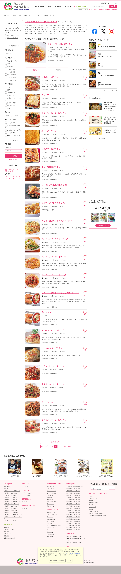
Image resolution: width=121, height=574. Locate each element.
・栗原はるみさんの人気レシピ (12, 491)
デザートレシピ (51, 527)
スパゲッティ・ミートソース (54, 275)
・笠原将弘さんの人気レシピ (11, 499)
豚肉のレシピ (50, 506)
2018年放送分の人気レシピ (73, 514)
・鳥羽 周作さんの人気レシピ (11, 504)
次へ (65, 446)
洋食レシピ (50, 532)
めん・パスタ (11, 105)
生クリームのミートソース (53, 384)
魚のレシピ (50, 499)
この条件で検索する (13, 156)
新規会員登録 (105, 3)
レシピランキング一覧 (110, 90)
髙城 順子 (45, 296)
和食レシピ (50, 530)
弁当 (8, 108)
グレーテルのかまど (13, 140)
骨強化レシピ (7, 533)
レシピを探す (39, 6)
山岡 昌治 (45, 351)
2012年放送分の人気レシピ (73, 501)
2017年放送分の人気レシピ (73, 512)
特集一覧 (24, 508)
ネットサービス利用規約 (73, 553)
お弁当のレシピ (51, 519)
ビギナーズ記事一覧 (27, 495)
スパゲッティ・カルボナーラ (54, 257)
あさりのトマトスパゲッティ (54, 420)
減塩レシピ (6, 527)
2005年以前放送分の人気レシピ (74, 486)
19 (59, 446)
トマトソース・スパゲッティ (54, 113)
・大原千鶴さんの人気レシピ (11, 495)
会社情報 (91, 505)
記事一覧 (58, 6)
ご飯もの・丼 (11, 92)
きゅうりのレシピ (51, 493)
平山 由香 (45, 188)
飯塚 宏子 (45, 152)
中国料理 (10, 66)
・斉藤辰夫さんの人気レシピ (11, 497)
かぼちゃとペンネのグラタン (54, 203)
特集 (49, 6)
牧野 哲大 (45, 116)
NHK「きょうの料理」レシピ (73, 536)
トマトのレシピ (51, 488)
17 (52, 446)
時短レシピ (50, 523)
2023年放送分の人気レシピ (73, 525)
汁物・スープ (11, 95)
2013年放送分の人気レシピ (73, 504)
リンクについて (93, 509)
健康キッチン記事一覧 (9, 538)
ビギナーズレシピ (26, 493)
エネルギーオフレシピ (9, 529)
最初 (42, 446)
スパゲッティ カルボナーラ (53, 330)
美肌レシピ (6, 531)
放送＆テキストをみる (103, 225)
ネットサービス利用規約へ (57, 560)
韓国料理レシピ (51, 536)
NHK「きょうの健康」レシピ (73, 542)
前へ (46, 446)
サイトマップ (92, 507)
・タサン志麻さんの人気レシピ (12, 501)
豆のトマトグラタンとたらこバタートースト (60, 293)
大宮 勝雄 (45, 80)
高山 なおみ (46, 134)
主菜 (8, 87)
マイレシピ (114, 3)
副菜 (8, 90)
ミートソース (47, 402)
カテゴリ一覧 (7, 486)
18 (55, 446)
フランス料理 (11, 69)
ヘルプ (90, 496)
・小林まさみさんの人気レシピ (12, 512)
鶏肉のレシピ (50, 504)
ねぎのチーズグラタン (51, 149)
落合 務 (51, 47)
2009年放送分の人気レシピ (73, 495)
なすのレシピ (50, 486)
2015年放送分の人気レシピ (73, 508)
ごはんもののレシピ (52, 514)
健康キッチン (82, 6)
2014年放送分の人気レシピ (73, 506)
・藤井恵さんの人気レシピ (10, 510)
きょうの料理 (11, 123)
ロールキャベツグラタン (52, 348)
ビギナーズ (69, 6)
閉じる (69, 560)
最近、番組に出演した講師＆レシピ (11, 170)
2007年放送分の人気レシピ (73, 491)
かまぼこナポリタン (50, 77)
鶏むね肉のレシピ (51, 501)
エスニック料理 (12, 77)
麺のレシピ (50, 517)
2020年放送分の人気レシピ (73, 519)
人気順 (58, 70)
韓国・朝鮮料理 (12, 74)
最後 (69, 446)
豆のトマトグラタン (50, 312)
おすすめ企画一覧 (103, 138)
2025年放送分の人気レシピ (73, 530)
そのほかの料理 (12, 80)
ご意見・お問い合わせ (94, 511)
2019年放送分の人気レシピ (73, 517)
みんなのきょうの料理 (14, 130)
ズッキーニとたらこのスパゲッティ (57, 221)
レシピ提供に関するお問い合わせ (97, 515)
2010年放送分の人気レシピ (73, 497)
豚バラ (90, 9)
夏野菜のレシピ (51, 512)
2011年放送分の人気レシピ (73, 499)
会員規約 (91, 500)
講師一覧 (6, 488)
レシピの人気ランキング (10, 520)
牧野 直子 (45, 98)
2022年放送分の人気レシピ (73, 523)
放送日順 (36, 70)
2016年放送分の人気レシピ (73, 510)
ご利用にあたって (93, 498)
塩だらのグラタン (49, 131)
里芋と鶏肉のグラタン (51, 167)
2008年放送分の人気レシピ (73, 493)
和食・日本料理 (12, 61)
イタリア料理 (11, 72)
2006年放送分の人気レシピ (73, 488)
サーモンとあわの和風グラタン (55, 185)
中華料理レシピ (51, 534)
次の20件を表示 (55, 442)
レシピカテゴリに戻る (12, 28)
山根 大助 (45, 206)
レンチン (95, 9)
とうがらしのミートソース (53, 366)
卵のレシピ (50, 497)
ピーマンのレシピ (51, 491)
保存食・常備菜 (12, 103)
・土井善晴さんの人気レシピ (11, 493)
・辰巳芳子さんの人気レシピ (11, 506)
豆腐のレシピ (50, 495)
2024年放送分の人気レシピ (73, 527)
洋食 (8, 64)
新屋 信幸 (45, 170)
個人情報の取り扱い (94, 502)
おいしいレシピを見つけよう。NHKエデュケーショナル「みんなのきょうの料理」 (16, 6)
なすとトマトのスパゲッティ (60, 44)
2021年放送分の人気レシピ (73, 521)
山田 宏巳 (45, 423)
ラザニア (45, 95)
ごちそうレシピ (51, 521)
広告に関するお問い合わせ (95, 513)
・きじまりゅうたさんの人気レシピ (13, 514)
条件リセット (13, 159)
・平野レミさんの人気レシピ (11, 508)
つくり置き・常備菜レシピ (54, 525)
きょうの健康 (11, 132)
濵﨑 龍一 (45, 333)
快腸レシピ (6, 536)
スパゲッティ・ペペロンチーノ (55, 239)
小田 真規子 (46, 242)
